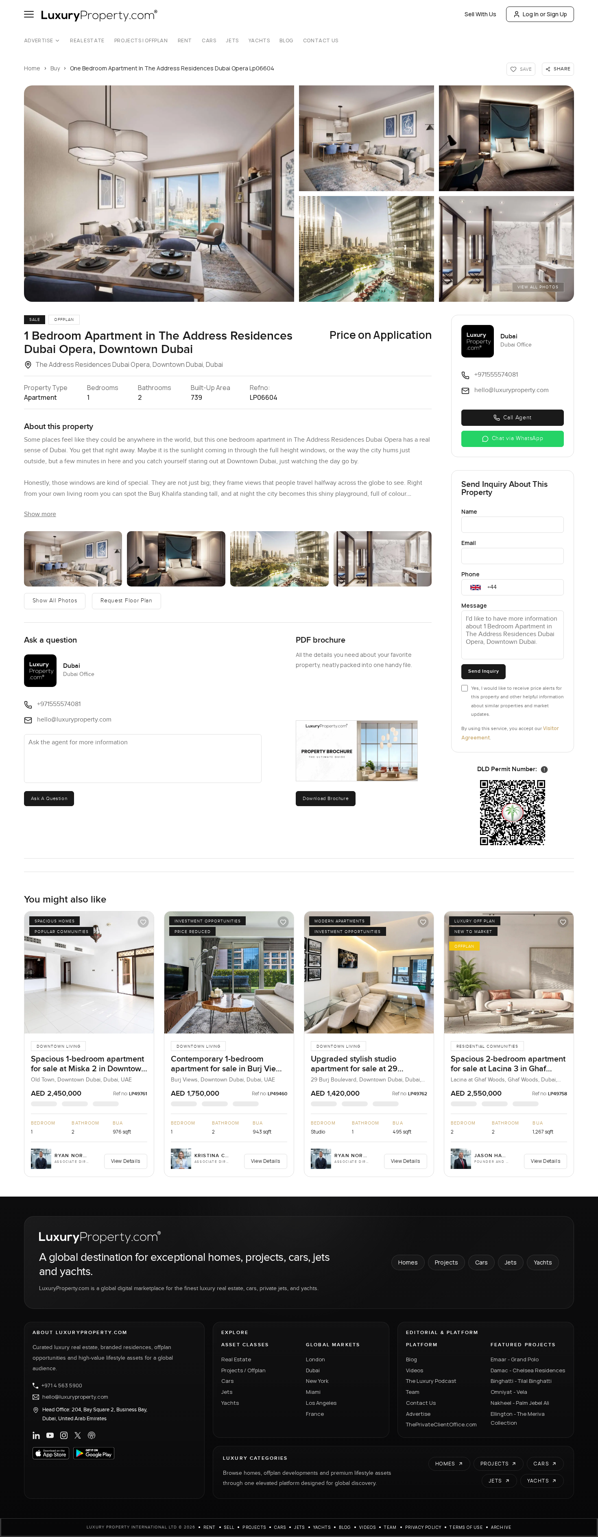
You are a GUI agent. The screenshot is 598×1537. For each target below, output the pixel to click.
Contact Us (320, 40)
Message (474, 605)
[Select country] (475, 587)
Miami (313, 1391)
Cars (209, 40)
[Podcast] (91, 1435)
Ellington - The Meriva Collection (518, 1418)
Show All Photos (55, 600)
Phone (470, 574)
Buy (55, 68)
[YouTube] (50, 1435)
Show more (40, 514)
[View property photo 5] (383, 558)
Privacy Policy (423, 1527)
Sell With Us (480, 14)
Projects (446, 1262)
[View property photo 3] (176, 558)
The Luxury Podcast (431, 1380)
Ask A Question (49, 798)
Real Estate (87, 40)
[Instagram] (64, 1435)
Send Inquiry (483, 671)
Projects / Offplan (243, 1370)
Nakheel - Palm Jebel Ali (520, 1402)
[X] (77, 1435)
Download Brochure (326, 798)
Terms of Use (466, 1527)
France (315, 1413)
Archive (501, 1527)
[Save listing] (143, 922)
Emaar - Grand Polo (515, 1359)
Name (469, 511)
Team (412, 1391)
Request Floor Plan (126, 600)
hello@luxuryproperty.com (75, 1397)
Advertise (38, 40)
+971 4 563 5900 (61, 1385)
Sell (229, 1527)
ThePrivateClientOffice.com (441, 1424)
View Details (125, 1161)
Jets (232, 40)
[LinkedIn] (36, 1435)
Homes (408, 1262)
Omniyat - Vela (509, 1391)
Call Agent (517, 417)
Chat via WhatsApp (517, 438)
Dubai (313, 1370)
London (315, 1359)
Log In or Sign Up (545, 14)
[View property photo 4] (279, 558)
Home (32, 68)
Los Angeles (321, 1402)
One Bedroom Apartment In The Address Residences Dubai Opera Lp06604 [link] (172, 68)
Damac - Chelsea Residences (528, 1370)
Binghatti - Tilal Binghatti (521, 1380)
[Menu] (29, 14)
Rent (185, 40)
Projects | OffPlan (141, 40)
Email (468, 543)
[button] (159, 193)
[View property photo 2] (73, 558)
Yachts (259, 40)
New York (317, 1380)
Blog (286, 40)
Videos (414, 1370)
